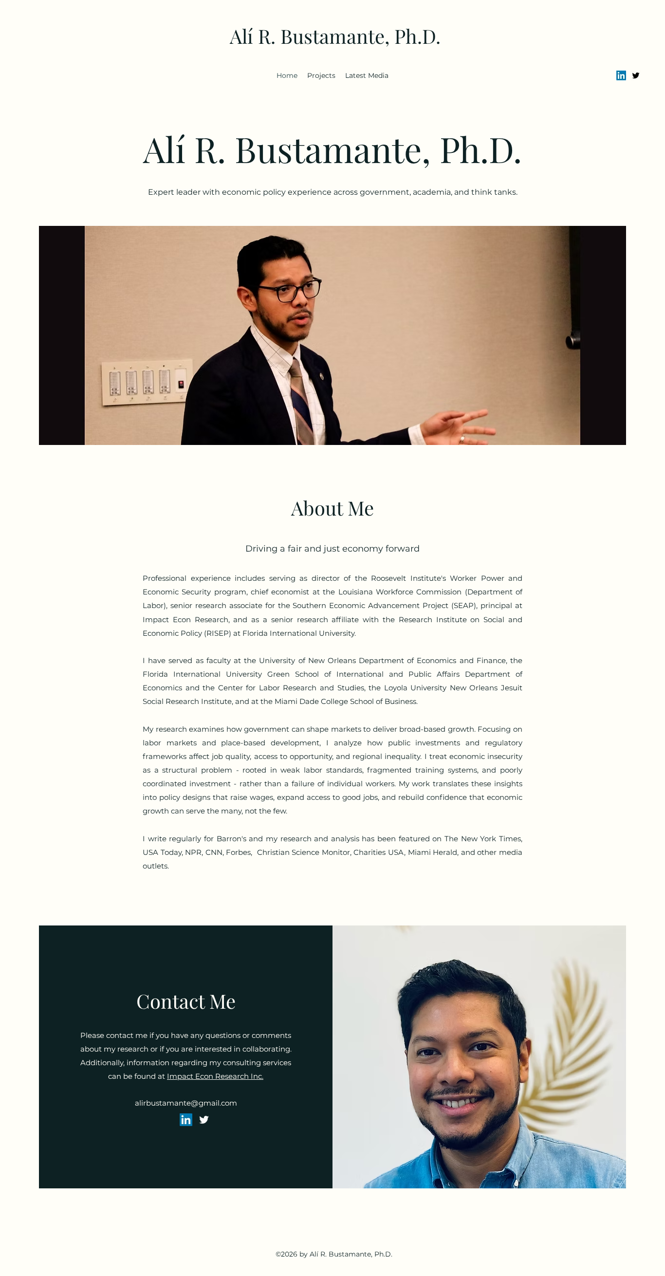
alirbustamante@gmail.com (186, 1103)
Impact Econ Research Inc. (215, 1076)
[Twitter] (636, 75)
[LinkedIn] (621, 75)
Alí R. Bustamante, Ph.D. (335, 36)
